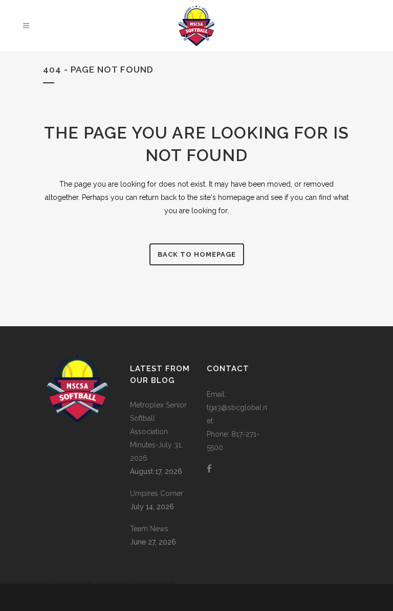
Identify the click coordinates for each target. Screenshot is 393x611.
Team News (149, 529)
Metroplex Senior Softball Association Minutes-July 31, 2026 (158, 431)
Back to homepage (197, 254)
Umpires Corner (156, 493)
